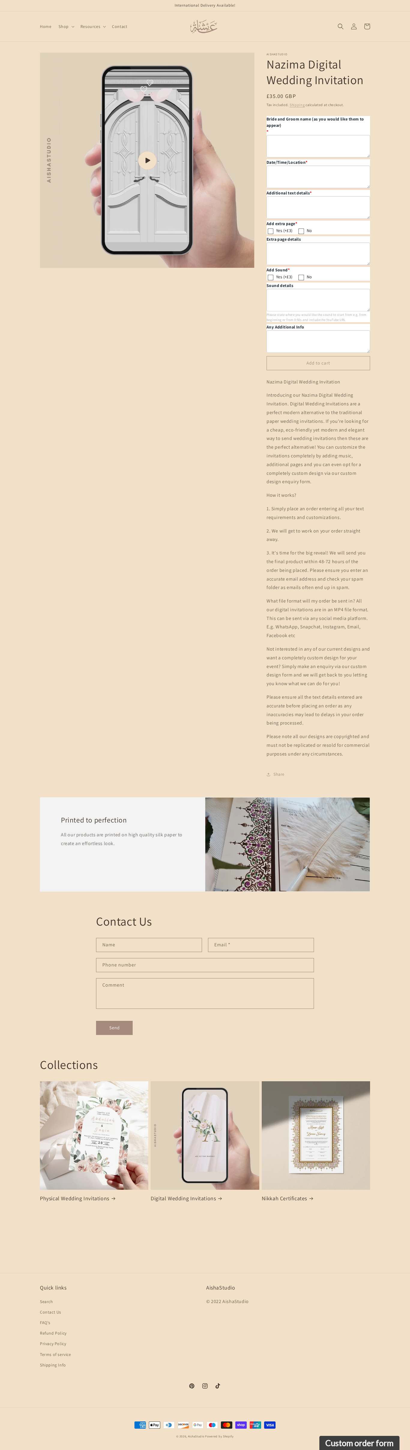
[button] (66, 26)
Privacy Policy (53, 1343)
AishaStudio (196, 1436)
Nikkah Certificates (284, 1198)
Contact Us (50, 1312)
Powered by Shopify (219, 1436)
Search (46, 1301)
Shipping (297, 104)
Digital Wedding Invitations (183, 1198)
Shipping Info (53, 1365)
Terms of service (55, 1354)
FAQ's (45, 1322)
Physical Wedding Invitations (74, 1198)
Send (114, 1027)
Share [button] (279, 774)
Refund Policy (53, 1333)
